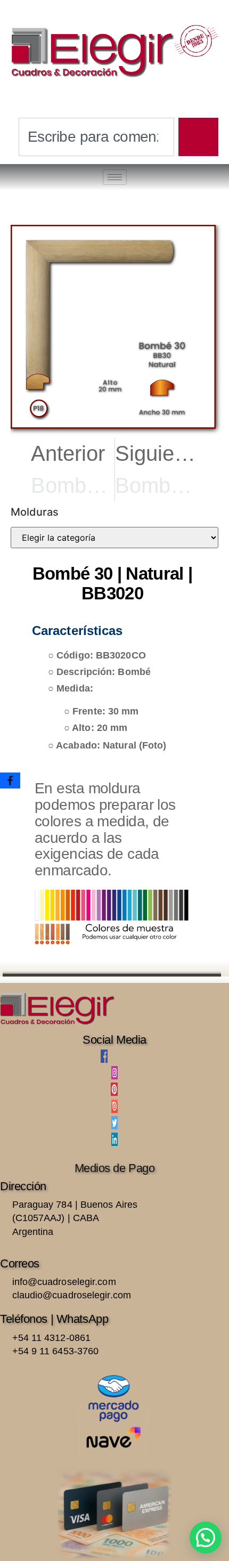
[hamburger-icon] (115, 177)
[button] (206, 1538)
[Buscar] (198, 137)
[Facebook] (10, 780)
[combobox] (96, 137)
